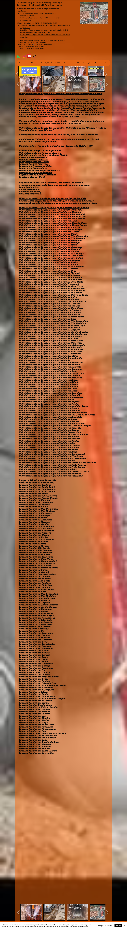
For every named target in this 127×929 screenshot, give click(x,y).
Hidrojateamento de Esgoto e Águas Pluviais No (44, 258)
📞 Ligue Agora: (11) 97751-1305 (42, 44)
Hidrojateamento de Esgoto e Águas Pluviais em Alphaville (54, 207)
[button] (29, 74)
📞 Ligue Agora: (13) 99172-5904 (34, 46)
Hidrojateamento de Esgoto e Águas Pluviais (43, 212)
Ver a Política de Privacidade (79, 927)
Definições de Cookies (105, 926)
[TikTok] (35, 56)
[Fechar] (124, 925)
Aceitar (118, 926)
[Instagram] (24, 56)
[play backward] (16, 74)
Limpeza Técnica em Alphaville (37, 480)
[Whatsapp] (19, 56)
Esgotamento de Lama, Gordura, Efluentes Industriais (51, 182)
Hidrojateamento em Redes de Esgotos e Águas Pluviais (52, 198)
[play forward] (105, 74)
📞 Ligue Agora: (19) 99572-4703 (34, 48)
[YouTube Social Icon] (29, 56)
